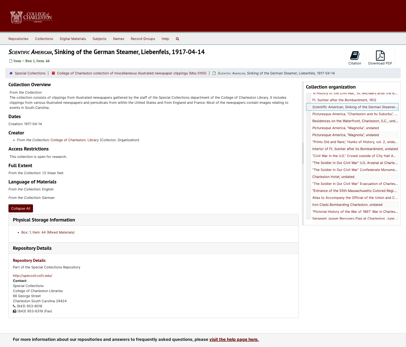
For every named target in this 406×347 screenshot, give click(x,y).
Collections (44, 39)
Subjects (99, 39)
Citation (354, 63)
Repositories (18, 39)
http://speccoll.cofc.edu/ (32, 275)
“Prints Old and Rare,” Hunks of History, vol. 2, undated (356, 142)
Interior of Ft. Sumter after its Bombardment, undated (355, 149)
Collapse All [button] (20, 208)
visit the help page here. (234, 339)
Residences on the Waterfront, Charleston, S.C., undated (357, 121)
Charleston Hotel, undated (333, 177)
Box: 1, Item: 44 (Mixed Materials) (48, 232)
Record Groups (143, 39)
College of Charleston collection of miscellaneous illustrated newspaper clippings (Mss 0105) (132, 73)
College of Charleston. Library (75, 140)
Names (118, 39)
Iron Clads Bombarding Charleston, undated (347, 204)
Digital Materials (73, 39)
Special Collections (30, 73)
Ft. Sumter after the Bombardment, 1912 (344, 100)
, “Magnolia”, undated (345, 128)
